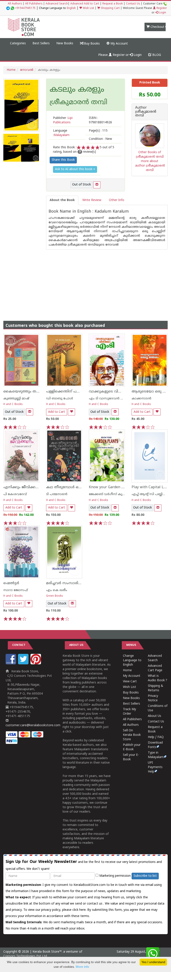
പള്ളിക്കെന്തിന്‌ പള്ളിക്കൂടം (69, 391)
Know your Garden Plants (110, 487)
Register (161, 8)
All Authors (15, 4)
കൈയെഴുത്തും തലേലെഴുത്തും (31, 391)
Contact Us (133, 4)
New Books (64, 43)
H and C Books (13, 404)
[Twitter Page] (24, 663)
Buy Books (91, 44)
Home (11, 70)
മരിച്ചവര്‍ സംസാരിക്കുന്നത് (69, 583)
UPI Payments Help (155, 767)
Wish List (88, 8)
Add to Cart (56, 412)
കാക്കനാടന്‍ (141, 399)
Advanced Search (57, 4)
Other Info (116, 200)
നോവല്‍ (26, 70)
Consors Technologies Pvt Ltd (25, 956)
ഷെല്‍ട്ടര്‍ (11, 583)
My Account (119, 44)
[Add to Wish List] (71, 412)
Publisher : (63, 120)
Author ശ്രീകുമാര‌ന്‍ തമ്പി (145, 112)
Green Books (54, 596)
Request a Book (112, 4)
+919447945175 (25, 8)
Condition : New (100, 139)
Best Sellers (41, 43)
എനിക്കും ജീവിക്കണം (22, 487)
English (71, 8)
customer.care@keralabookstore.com (33, 725)
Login (162, 12)
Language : (61, 133)
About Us (154, 716)
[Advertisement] (85, 281)
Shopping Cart (110, 8)
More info (82, 966)
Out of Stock (81, 185)
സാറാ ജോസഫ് (15, 590)
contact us (95, 904)
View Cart (130, 681)
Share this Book (63, 160)
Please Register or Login (120, 55)
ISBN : (100, 120)
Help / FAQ (156, 737)
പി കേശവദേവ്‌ (15, 494)
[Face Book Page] (11, 663)
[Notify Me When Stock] (96, 184)
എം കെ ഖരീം (56, 590)
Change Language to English (132, 660)
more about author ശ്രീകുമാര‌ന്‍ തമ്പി (150, 165)
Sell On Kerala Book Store (132, 735)
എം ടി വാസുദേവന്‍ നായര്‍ (110, 399)
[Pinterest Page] (36, 663)
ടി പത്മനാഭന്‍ (56, 494)
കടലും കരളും (77, 89)
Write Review (91, 200)
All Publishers (33, 4)
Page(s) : (98, 131)
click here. (79, 910)
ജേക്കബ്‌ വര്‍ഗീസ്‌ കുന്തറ (109, 494)
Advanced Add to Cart (84, 4)
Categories (18, 43)
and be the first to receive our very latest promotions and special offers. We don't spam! (84, 865)
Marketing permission (114, 876)
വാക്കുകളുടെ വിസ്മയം (109, 391)
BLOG (156, 55)
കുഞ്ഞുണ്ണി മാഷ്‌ (16, 399)
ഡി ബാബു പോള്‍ (59, 399)
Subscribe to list (145, 876)
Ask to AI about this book (74, 169)
